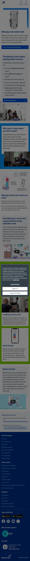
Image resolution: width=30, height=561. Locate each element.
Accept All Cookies (15, 293)
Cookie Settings (15, 284)
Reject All (15, 288)
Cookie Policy (15, 280)
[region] (15, 280)
